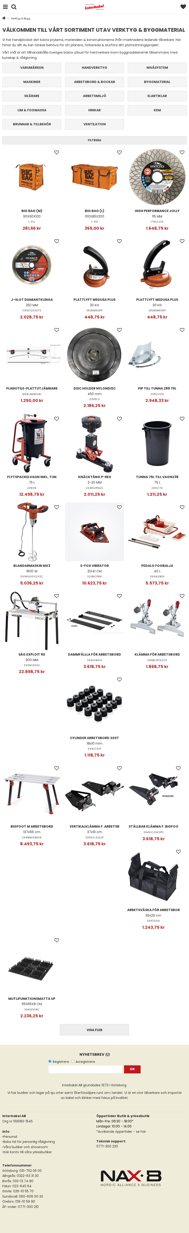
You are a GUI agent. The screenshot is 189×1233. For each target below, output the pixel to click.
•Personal (9, 1136)
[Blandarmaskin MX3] (31, 531)
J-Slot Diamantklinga (32, 299)
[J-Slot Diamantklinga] (31, 265)
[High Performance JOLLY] (157, 177)
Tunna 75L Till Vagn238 (157, 477)
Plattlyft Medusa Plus (94, 299)
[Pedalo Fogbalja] (157, 531)
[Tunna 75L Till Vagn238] (157, 443)
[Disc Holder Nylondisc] (94, 354)
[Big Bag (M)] (31, 177)
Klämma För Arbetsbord (157, 654)
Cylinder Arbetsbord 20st (94, 738)
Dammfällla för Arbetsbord (94, 654)
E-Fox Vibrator (94, 565)
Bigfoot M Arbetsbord (32, 826)
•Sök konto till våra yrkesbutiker (27, 1152)
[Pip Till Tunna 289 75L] (157, 354)
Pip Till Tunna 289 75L (157, 388)
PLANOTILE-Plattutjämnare (32, 388)
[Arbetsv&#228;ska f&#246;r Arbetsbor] (153, 876)
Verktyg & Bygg (20, 18)
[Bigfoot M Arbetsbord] (31, 792)
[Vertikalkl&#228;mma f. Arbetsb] (94, 792)
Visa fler (94, 1030)
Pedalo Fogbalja (157, 565)
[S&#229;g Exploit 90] (31, 620)
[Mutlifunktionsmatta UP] (31, 964)
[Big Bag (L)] (94, 177)
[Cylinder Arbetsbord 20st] (94, 704)
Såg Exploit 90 (31, 654)
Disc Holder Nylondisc (95, 388)
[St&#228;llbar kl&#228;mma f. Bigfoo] (153, 792)
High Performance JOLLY (157, 211)
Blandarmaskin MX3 (31, 565)
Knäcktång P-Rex (94, 477)
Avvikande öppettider (115, 1131)
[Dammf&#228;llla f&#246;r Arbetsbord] (94, 620)
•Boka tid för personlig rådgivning (28, 1141)
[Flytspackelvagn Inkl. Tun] (31, 443)
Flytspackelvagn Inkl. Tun (31, 477)
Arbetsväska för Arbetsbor (153, 910)
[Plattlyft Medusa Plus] (94, 265)
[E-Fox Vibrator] (94, 531)
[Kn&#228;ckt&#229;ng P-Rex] (94, 443)
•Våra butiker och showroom (25, 1147)
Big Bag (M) (31, 211)
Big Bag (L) (94, 211)
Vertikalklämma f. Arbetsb (94, 826)
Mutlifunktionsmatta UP (31, 998)
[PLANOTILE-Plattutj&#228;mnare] (31, 354)
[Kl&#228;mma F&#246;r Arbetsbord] (157, 620)
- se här (139, 1131)
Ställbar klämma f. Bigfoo (153, 826)
